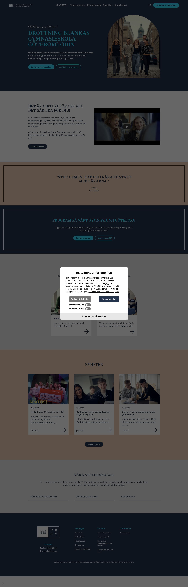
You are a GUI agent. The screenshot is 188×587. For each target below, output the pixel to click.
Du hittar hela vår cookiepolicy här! (104, 292)
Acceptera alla (108, 299)
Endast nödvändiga (80, 299)
